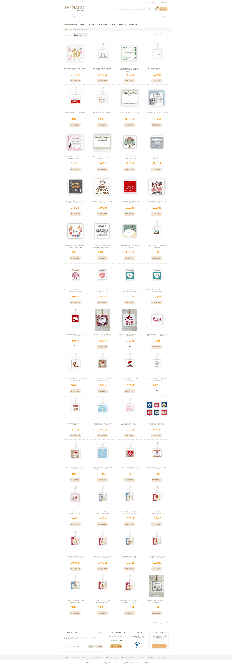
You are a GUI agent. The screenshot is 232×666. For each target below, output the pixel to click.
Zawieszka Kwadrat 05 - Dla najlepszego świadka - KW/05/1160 (157, 113)
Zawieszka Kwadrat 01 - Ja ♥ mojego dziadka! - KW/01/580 (102, 379)
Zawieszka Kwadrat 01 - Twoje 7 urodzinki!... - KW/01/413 (75, 556)
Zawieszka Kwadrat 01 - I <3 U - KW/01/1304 (156, 68)
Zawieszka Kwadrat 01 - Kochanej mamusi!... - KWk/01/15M (130, 468)
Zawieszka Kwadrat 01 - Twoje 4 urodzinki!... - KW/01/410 (156, 556)
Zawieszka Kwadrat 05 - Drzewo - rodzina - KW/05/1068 (130, 157)
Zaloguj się (151, 657)
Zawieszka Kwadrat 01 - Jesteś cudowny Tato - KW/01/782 (157, 290)
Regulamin (76, 657)
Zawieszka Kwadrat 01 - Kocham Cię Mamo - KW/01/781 (102, 290)
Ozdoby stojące (102, 24)
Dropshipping (163, 2)
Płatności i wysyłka (96, 657)
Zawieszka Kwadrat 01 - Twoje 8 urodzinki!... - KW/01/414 (156, 512)
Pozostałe (112, 24)
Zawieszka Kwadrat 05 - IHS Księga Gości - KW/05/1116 (102, 157)
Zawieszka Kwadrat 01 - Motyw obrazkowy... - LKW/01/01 (156, 423)
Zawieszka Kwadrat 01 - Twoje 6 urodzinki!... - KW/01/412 (102, 556)
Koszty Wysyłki (116, 646)
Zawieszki (75, 29)
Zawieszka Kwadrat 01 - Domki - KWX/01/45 (75, 423)
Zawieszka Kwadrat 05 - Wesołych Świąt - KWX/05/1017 (157, 157)
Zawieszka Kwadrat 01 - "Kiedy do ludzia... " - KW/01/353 (102, 68)
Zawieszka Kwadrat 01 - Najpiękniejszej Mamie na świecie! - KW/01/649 (156, 335)
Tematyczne (122, 24)
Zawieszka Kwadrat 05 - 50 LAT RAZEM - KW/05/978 (75, 68)
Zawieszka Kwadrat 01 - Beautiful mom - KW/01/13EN (129, 335)
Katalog (67, 29)
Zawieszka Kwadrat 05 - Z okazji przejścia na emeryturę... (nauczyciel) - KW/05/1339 (130, 69)
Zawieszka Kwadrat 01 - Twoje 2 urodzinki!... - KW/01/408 (102, 601)
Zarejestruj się (162, 657)
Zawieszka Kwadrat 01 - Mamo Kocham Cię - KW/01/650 (75, 379)
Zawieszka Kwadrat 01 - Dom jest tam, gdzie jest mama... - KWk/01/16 (102, 468)
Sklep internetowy (119, 663)
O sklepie (66, 657)
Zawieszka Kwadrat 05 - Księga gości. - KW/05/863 (129, 246)
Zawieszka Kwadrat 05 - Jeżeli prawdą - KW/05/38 (102, 201)
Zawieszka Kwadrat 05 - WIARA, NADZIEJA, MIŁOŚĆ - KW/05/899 (102, 246)
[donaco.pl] (76, 8)
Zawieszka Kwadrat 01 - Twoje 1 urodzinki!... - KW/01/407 (129, 601)
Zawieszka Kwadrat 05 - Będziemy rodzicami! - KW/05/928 (75, 246)
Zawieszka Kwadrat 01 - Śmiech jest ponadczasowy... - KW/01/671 (102, 335)
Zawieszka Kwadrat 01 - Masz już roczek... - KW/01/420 (75, 512)
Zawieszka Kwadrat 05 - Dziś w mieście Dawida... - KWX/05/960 (129, 201)
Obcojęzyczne (133, 24)
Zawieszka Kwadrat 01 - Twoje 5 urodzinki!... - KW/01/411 (129, 556)
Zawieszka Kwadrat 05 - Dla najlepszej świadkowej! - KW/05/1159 (75, 157)
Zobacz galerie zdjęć (159, 646)
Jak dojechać (141, 657)
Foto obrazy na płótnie (70, 24)
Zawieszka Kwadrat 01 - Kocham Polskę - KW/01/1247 (75, 113)
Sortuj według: (67, 35)
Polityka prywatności (112, 657)
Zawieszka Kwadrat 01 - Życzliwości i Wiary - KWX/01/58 (157, 379)
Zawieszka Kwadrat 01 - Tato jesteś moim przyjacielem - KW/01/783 (130, 290)
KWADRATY (83, 29)
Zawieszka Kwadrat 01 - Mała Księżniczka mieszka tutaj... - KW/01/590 (129, 423)
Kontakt (85, 657)
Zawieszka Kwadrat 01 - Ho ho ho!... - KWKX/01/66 (130, 379)
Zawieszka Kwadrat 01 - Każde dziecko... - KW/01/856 (157, 246)
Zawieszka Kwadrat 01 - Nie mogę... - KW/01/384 (157, 601)
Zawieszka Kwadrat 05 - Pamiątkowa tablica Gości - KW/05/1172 (130, 113)
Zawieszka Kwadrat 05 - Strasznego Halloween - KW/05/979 (75, 201)
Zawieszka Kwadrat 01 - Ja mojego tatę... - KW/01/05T (75, 468)
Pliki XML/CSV (152, 2)
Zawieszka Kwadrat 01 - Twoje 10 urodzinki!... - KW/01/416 (102, 512)
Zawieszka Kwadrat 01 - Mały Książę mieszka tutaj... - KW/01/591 (102, 423)
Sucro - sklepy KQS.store (144, 663)
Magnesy (92, 24)
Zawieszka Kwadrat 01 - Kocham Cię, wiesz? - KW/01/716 (75, 335)
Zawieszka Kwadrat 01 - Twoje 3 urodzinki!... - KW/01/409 (75, 601)
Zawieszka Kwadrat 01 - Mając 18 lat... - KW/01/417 (156, 468)
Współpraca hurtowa (127, 657)
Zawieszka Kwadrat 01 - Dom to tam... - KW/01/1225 (102, 113)
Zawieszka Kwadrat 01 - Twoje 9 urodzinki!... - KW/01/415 (129, 512)
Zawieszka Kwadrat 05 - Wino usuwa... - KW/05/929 (157, 201)
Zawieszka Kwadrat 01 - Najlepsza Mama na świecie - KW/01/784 (75, 290)
